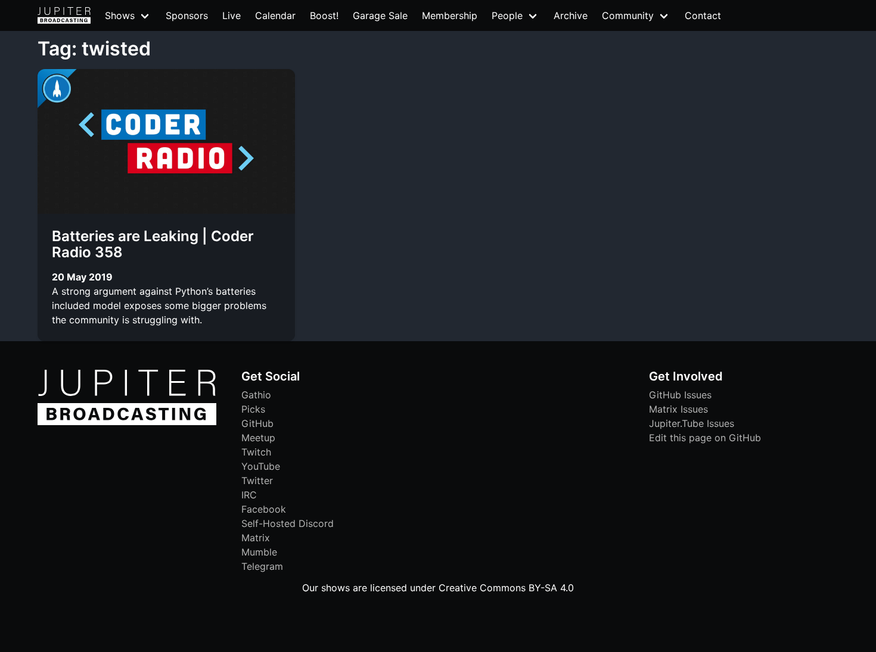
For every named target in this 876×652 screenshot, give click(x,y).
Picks (253, 409)
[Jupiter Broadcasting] (127, 422)
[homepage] (64, 15)
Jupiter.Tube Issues (691, 423)
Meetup (258, 438)
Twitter (257, 480)
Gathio (256, 395)
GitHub (257, 423)
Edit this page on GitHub (705, 438)
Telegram (262, 566)
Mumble (259, 552)
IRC (249, 495)
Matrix (255, 538)
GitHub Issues (680, 395)
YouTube (260, 466)
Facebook (263, 509)
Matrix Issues (678, 409)
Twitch (256, 452)
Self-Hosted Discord (287, 523)
